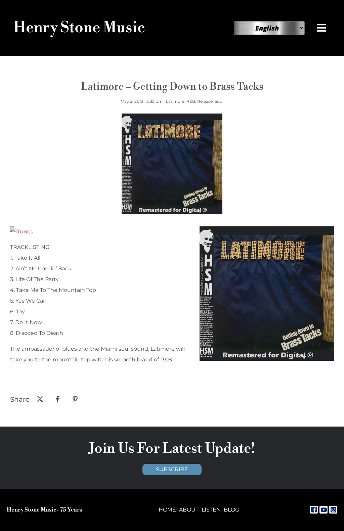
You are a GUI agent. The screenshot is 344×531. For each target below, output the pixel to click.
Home (167, 509)
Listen (211, 509)
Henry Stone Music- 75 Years (44, 510)
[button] (322, 28)
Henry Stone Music (79, 27)
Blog (231, 509)
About (189, 509)
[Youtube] (323, 510)
